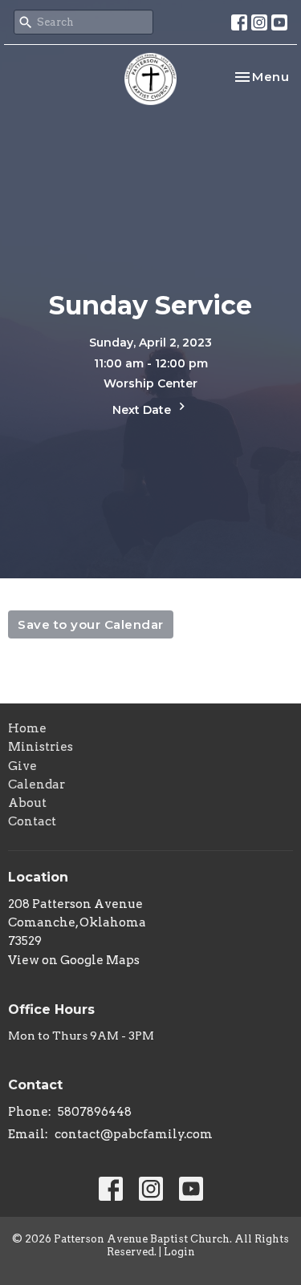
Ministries (40, 747)
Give (22, 766)
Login (179, 1252)
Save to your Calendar (91, 624)
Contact (32, 821)
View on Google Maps (74, 960)
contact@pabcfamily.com (134, 1134)
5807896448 (95, 1112)
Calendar (36, 784)
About (27, 803)
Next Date (143, 410)
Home (27, 728)
